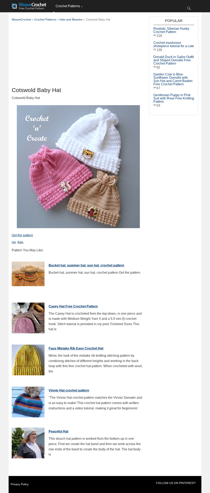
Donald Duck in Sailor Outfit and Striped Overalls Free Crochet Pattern (173, 60)
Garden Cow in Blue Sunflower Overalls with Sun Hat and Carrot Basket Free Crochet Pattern (172, 79)
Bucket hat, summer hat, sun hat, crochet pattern (86, 265)
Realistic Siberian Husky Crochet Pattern (171, 30)
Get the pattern (22, 235)
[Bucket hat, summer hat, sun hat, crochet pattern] (28, 276)
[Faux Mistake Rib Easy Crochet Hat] (28, 359)
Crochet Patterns (68, 6)
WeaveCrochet (21, 19)
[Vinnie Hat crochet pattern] (28, 401)
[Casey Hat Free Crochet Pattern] (28, 317)
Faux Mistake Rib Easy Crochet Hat (76, 348)
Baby (20, 242)
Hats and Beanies (70, 19)
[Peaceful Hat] (28, 442)
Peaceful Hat (58, 431)
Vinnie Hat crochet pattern (69, 390)
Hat (14, 242)
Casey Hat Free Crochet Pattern (73, 306)
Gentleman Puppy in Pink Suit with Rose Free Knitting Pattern (173, 98)
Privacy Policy (20, 484)
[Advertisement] (78, 55)
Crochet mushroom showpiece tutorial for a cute (173, 44)
